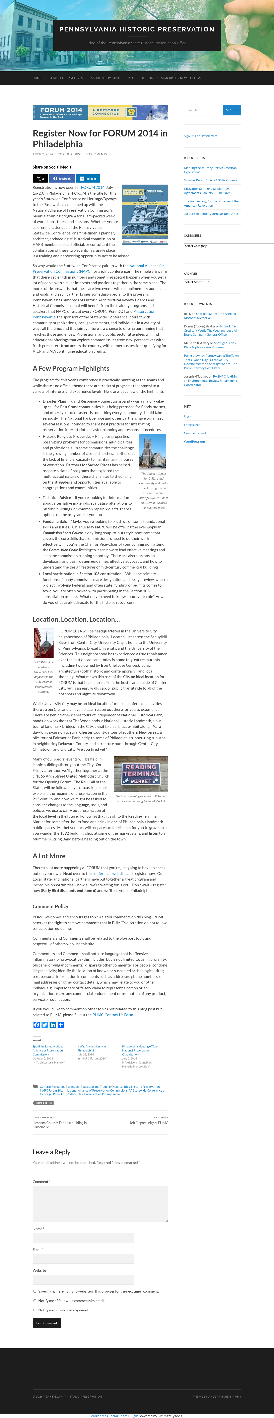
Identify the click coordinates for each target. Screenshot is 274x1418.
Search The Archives (66, 78)
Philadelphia (75, 1094)
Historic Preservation (145, 1086)
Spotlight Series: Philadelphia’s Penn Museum (210, 345)
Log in (188, 416)
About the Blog (140, 78)
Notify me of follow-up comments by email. (71, 1300)
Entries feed (192, 424)
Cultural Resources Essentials (59, 1086)
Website (39, 1270)
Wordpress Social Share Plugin (114, 1416)
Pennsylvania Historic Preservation (137, 29)
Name (38, 1228)
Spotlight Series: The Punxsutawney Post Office (210, 366)
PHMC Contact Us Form (112, 1014)
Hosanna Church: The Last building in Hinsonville (60, 1122)
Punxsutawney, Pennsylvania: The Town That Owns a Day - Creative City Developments (211, 359)
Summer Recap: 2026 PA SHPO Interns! (211, 180)
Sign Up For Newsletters (181, 78)
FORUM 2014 (93, 187)
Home (37, 78)
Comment (41, 1181)
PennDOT (59, 1094)
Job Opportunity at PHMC (149, 1120)
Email (38, 1249)
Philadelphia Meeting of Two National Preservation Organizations (140, 1050)
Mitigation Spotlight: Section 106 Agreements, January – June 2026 (207, 191)
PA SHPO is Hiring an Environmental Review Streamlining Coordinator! (211, 380)
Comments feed (195, 433)
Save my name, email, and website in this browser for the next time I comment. (98, 1291)
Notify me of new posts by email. (63, 1310)
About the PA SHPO (105, 78)
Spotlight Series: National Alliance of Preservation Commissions (48, 1050)
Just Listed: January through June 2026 (211, 213)
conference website (109, 873)
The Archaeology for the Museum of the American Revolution (211, 203)
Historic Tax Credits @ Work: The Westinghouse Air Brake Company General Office (211, 330)
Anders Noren (219, 1396)
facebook (65, 178)
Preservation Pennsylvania (102, 1094)
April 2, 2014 (43, 154)
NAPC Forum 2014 (52, 1090)
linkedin (91, 178)
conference (44, 1102)
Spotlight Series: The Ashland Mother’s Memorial (210, 316)
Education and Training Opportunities (105, 1086)
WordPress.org (194, 441)
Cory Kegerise (70, 154)
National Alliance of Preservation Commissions (97, 1090)
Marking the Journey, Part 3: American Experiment (210, 170)
